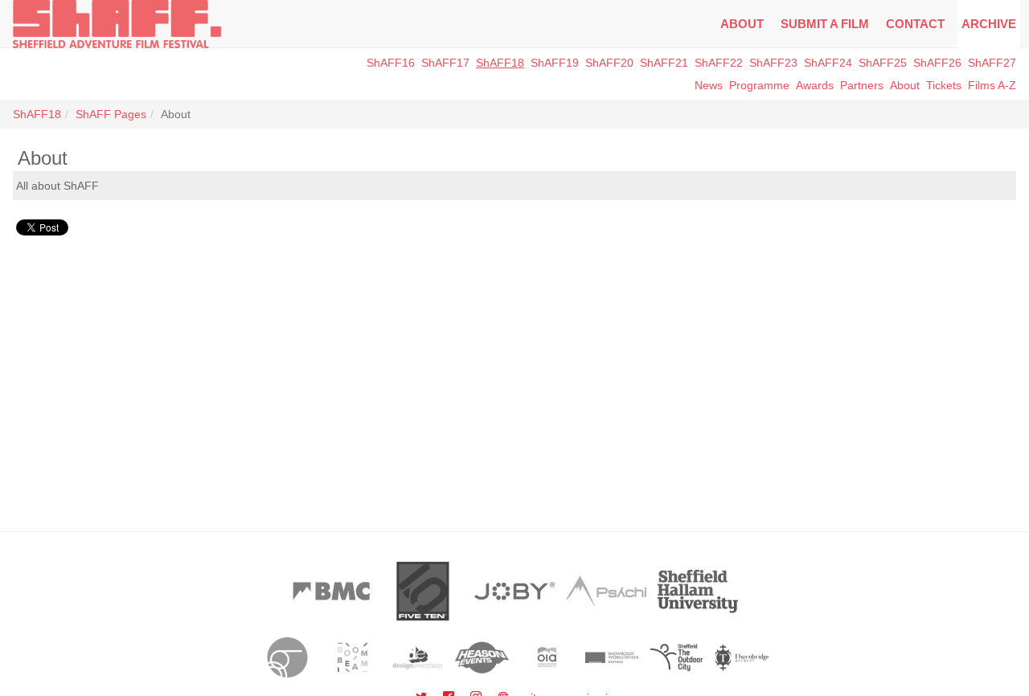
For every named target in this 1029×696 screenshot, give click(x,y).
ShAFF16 (391, 62)
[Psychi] (606, 591)
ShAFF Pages (111, 114)
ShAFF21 (664, 62)
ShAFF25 (883, 62)
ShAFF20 (609, 62)
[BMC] (331, 591)
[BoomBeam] (352, 657)
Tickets (943, 85)
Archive (988, 24)
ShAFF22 (719, 62)
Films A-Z (992, 85)
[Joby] (514, 591)
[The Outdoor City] (676, 657)
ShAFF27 (992, 62)
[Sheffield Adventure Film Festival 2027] (117, 24)
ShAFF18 (500, 62)
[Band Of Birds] (287, 657)
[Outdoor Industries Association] (547, 657)
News (709, 85)
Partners (861, 85)
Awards (815, 85)
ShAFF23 (773, 62)
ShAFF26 (937, 62)
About (742, 24)
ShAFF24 (828, 62)
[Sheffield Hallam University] (698, 591)
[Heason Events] (482, 657)
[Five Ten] (423, 591)
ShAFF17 (445, 62)
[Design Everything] (418, 657)
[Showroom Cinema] (612, 657)
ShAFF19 (555, 62)
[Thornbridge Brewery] (742, 657)
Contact (915, 24)
